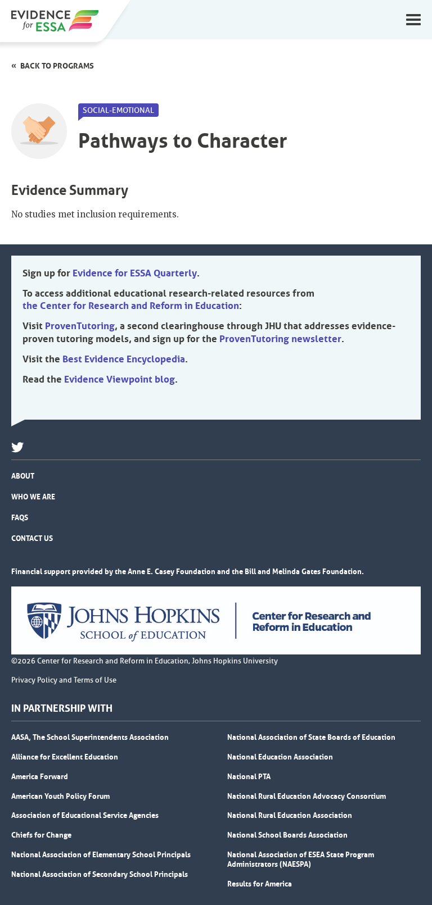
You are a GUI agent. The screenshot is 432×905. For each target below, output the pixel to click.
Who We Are (33, 496)
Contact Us (32, 538)
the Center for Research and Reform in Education (130, 305)
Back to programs (57, 66)
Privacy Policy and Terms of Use (63, 680)
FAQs (19, 517)
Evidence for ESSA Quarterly (135, 273)
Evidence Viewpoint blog (119, 379)
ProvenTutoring (80, 326)
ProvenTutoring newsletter (280, 339)
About (22, 475)
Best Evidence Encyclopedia (123, 359)
